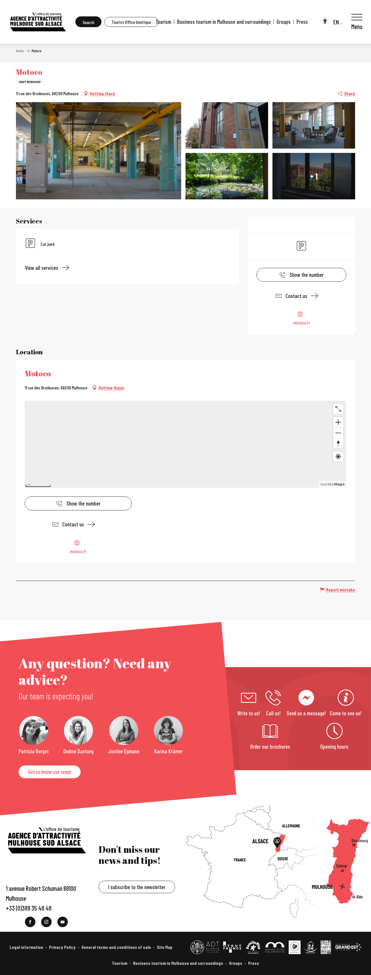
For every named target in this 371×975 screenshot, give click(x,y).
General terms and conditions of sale (116, 947)
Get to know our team (49, 771)
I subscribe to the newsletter (137, 887)
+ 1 (314, 176)
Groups (284, 21)
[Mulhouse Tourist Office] (38, 22)
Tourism (163, 21)
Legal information (26, 947)
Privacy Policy (62, 947)
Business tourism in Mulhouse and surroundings (224, 21)
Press (302, 21)
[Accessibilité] (325, 21)
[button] (88, 22)
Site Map (164, 947)
